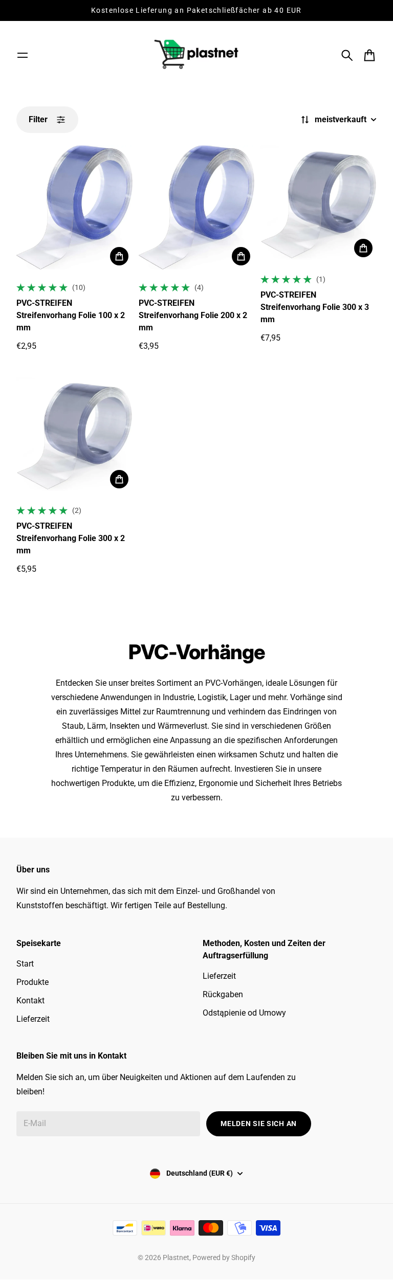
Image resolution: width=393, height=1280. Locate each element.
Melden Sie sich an (259, 1123)
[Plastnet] (196, 55)
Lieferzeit (33, 1019)
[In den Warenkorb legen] (119, 256)
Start (25, 964)
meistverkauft (340, 119)
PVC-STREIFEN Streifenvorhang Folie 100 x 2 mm (70, 315)
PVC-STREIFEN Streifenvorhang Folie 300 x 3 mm (314, 307)
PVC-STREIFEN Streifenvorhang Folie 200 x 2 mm (193, 315)
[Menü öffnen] (22, 55)
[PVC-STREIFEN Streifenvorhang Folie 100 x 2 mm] (74, 207)
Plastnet (176, 1257)
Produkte (32, 982)
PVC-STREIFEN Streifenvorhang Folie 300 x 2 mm (70, 538)
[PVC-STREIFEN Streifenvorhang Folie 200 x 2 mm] (197, 207)
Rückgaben (223, 994)
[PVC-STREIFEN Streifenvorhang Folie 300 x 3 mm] (318, 203)
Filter (38, 119)
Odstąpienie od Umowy (244, 1013)
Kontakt (30, 1000)
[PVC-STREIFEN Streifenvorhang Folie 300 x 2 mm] (74, 435)
